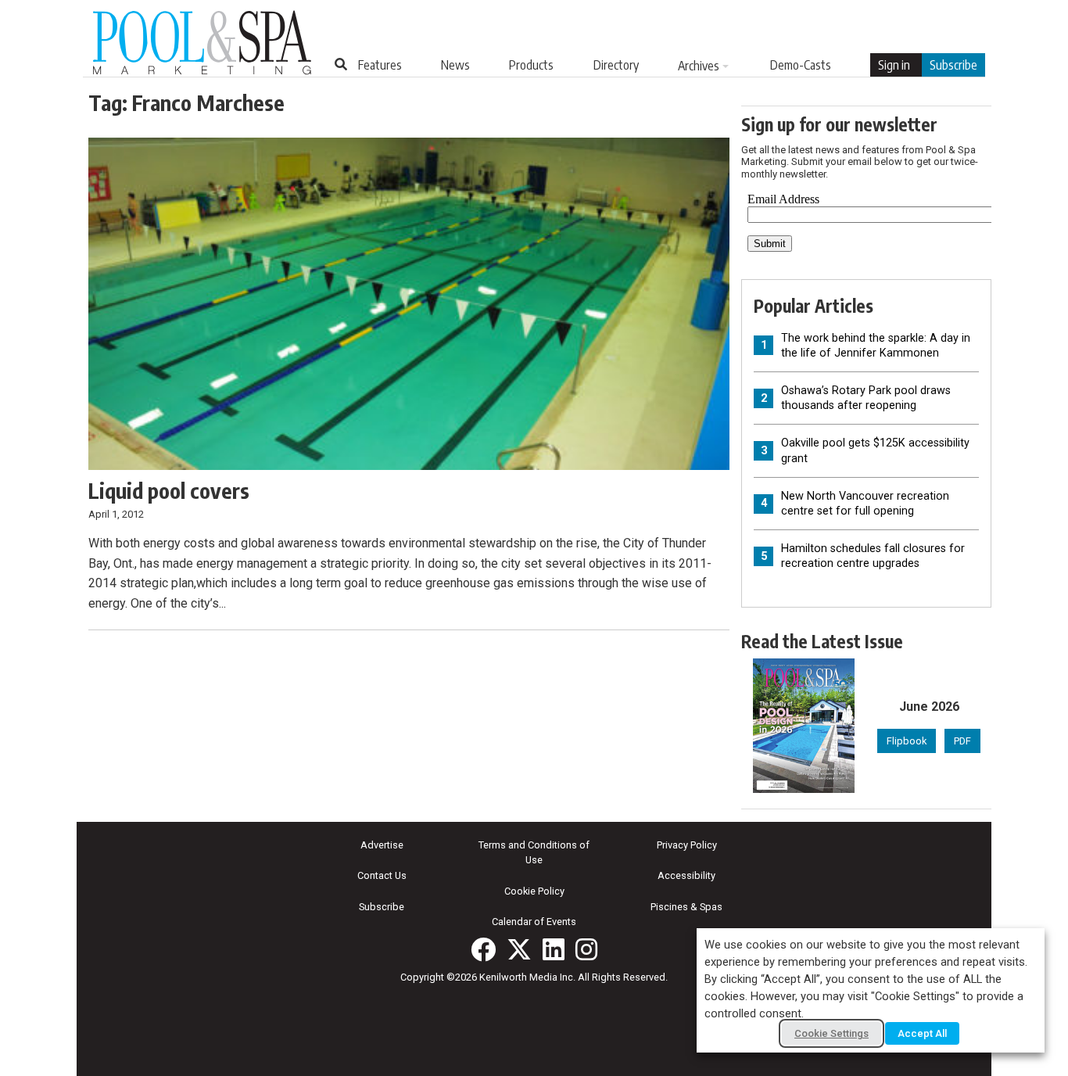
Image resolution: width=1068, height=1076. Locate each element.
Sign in (894, 65)
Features (380, 65)
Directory (616, 65)
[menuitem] (380, 65)
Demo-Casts (800, 65)
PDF (962, 741)
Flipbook (906, 741)
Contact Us (382, 875)
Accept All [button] (922, 1033)
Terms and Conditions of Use (534, 852)
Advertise (381, 845)
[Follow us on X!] (519, 949)
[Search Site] (341, 64)
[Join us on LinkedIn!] (553, 949)
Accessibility (686, 875)
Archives (698, 66)
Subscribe (953, 65)
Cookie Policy (534, 891)
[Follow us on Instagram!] (586, 949)
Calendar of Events (534, 921)
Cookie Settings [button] (831, 1033)
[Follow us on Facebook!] (483, 949)
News (455, 65)
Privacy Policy (687, 845)
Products (531, 65)
